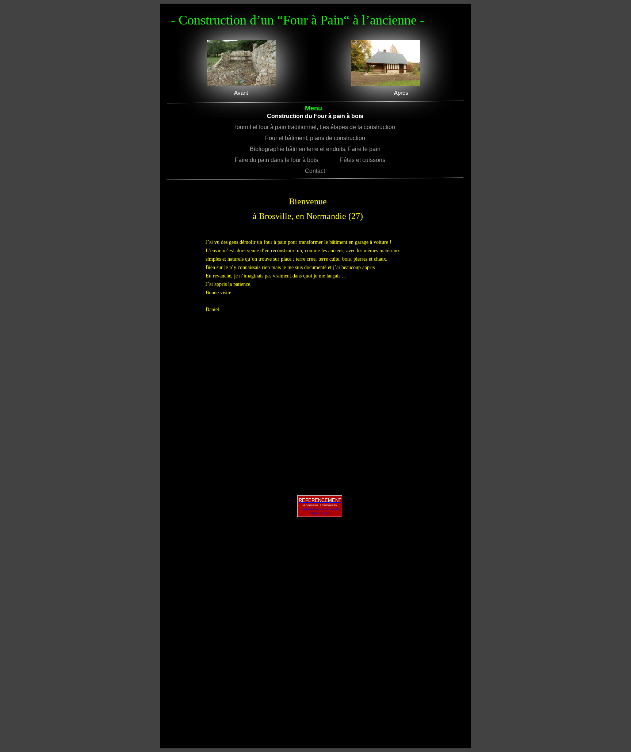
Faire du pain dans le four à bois (284, 160)
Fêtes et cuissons (367, 160)
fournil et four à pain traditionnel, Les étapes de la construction (315, 127)
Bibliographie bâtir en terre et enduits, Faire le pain (315, 149)
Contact (315, 171)
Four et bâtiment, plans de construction (315, 138)
